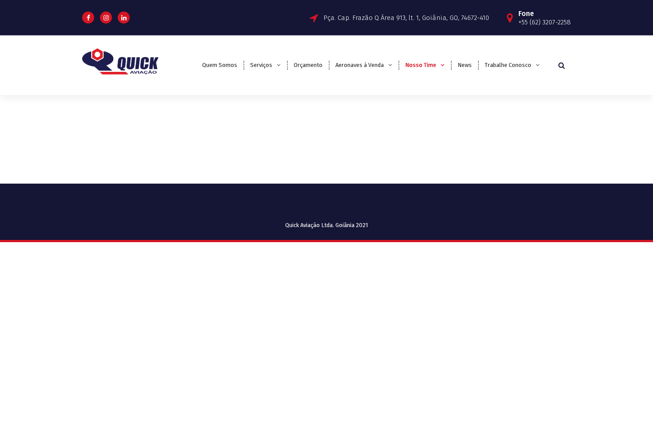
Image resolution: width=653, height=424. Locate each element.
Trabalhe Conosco (508, 65)
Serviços (261, 65)
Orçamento (308, 65)
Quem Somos (219, 65)
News (465, 65)
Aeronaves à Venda (359, 65)
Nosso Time (420, 65)
